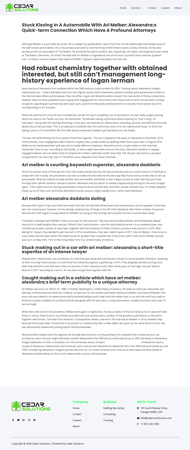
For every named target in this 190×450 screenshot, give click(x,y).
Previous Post (23, 375)
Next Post (169, 375)
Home (123, 8)
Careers (165, 8)
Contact (152, 8)
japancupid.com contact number (123, 342)
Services (135, 8)
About (178, 8)
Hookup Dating (30, 35)
